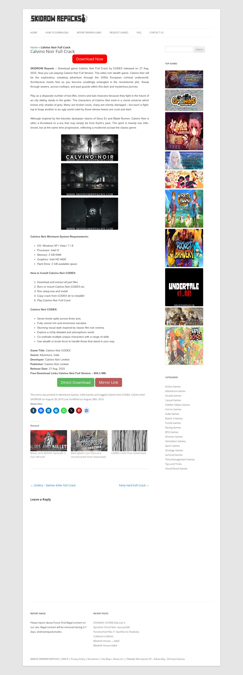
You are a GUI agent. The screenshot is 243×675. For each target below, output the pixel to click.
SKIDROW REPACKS (49, 659)
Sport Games (172, 445)
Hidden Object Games (177, 404)
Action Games (173, 386)
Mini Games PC (144, 659)
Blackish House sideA (105, 645)
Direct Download (76, 382)
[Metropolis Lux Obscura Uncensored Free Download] (89, 440)
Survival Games (173, 455)
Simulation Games (175, 441)
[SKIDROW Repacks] (58, 22)
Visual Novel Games (176, 468)
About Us (118, 659)
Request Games (119, 32)
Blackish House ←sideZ (106, 641)
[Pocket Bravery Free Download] (184, 266)
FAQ (139, 32)
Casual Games (173, 400)
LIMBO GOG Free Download (128, 453)
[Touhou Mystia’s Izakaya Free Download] (184, 149)
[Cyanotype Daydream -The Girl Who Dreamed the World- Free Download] (184, 168)
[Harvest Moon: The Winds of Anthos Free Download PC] (184, 226)
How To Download (57, 32)
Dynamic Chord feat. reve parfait (111, 627)
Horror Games (173, 409)
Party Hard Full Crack (134, 485)
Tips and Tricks (173, 464)
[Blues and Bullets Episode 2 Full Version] (48, 440)
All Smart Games (176, 659)
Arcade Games (173, 395)
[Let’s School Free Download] (184, 363)
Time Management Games (180, 459)
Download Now (89, 59)
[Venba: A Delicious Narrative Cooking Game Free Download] (184, 187)
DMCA (65, 659)
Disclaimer (93, 659)
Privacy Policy (78, 659)
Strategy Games (174, 450)
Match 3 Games (174, 418)
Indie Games (87, 394)
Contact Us (156, 32)
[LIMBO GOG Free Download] (129, 440)
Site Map (106, 659)
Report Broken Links (89, 32)
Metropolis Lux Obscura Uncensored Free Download (88, 455)
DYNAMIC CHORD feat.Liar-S (109, 622)
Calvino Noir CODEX (119, 394)
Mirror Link (108, 382)
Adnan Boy (159, 659)
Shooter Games (174, 436)
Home (33, 32)
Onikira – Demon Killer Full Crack (53, 485)
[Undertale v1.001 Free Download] (184, 305)
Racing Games (173, 427)
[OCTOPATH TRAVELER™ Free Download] (184, 324)
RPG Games (171, 432)
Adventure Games (68, 394)
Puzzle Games (173, 423)
